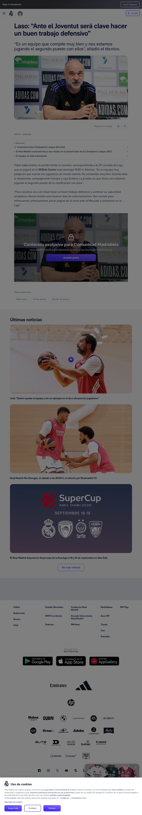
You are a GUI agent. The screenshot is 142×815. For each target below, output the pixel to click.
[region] (71, 796)
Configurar (32, 808)
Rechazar (52, 808)
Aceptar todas (13, 808)
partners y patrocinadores (60, 795)
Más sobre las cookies (13, 802)
